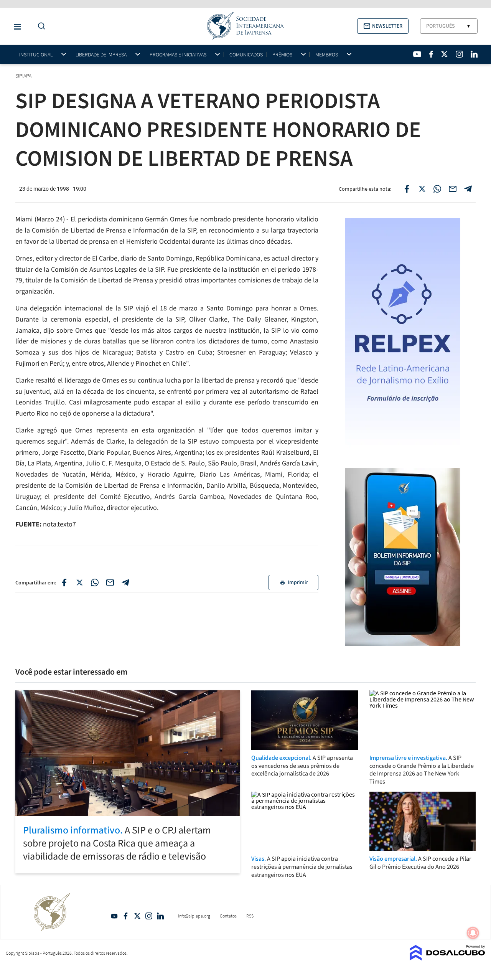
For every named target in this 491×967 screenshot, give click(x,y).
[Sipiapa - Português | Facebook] (431, 54)
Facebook (125, 916)
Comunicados (246, 54)
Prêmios (282, 54)
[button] (383, 26)
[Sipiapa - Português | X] (444, 54)
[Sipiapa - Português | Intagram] (459, 54)
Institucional (36, 54)
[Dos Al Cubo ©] (447, 958)
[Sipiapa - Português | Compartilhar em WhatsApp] (437, 188)
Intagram (148, 916)
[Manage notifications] (473, 933)
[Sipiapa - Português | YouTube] (417, 54)
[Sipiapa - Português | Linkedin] (474, 54)
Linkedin (160, 916)
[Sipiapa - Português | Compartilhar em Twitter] (422, 188)
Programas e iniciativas (178, 54)
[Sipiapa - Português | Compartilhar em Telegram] (468, 188)
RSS (250, 916)
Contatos (228, 916)
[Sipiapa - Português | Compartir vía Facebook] (64, 582)
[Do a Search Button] (39, 26)
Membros (326, 54)
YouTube (114, 916)
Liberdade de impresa (101, 54)
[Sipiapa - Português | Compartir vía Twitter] (79, 582)
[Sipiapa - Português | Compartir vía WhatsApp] (94, 582)
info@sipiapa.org (194, 916)
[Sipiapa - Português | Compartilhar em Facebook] (406, 188)
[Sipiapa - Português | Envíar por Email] (452, 188)
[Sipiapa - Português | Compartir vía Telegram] (125, 582)
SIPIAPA (24, 75)
